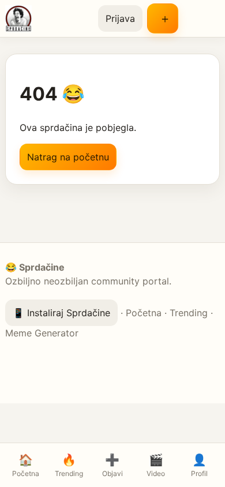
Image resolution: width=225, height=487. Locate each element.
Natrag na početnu (68, 157)
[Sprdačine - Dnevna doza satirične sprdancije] (47, 18)
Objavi (112, 465)
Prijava (120, 18)
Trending (189, 313)
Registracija (162, 18)
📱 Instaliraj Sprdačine (61, 313)
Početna (144, 313)
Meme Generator (41, 333)
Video (156, 465)
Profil (199, 465)
